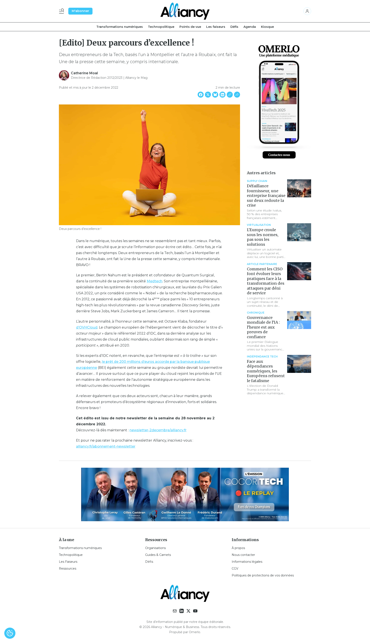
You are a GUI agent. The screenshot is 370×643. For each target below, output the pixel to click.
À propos (238, 548)
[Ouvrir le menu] (62, 11)
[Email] (175, 611)
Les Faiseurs (68, 562)
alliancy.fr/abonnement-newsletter (105, 446)
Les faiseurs (215, 27)
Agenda (249, 27)
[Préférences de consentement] (9, 633)
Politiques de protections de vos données (263, 575)
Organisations (155, 548)
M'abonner (80, 11)
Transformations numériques (119, 27)
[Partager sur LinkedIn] (222, 95)
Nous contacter (243, 555)
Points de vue (190, 27)
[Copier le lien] (230, 95)
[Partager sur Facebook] (201, 95)
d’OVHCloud (86, 327)
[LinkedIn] (181, 611)
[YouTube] (195, 611)
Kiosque (267, 27)
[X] (188, 611)
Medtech (154, 281)
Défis (234, 27)
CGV (235, 568)
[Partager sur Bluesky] (215, 95)
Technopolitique (161, 27)
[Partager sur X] (208, 95)
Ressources (67, 568)
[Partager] (237, 95)
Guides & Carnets (158, 555)
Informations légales (247, 562)
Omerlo (194, 632)
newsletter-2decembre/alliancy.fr (158, 430)
